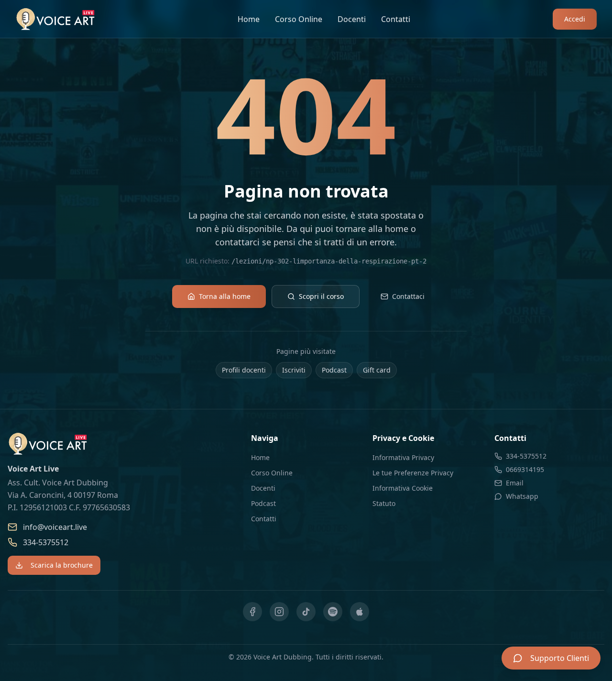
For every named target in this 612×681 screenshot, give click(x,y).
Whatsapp (522, 496)
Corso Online (298, 19)
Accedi (574, 18)
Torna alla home (225, 296)
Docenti (352, 19)
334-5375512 (45, 542)
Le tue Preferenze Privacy (412, 472)
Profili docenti (244, 369)
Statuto (383, 503)
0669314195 (525, 469)
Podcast (334, 369)
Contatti (395, 19)
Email (515, 482)
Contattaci (408, 296)
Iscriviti (294, 369)
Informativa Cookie (402, 488)
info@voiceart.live (55, 527)
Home (249, 19)
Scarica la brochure (62, 565)
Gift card (377, 369)
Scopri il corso (321, 296)
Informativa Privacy (403, 457)
